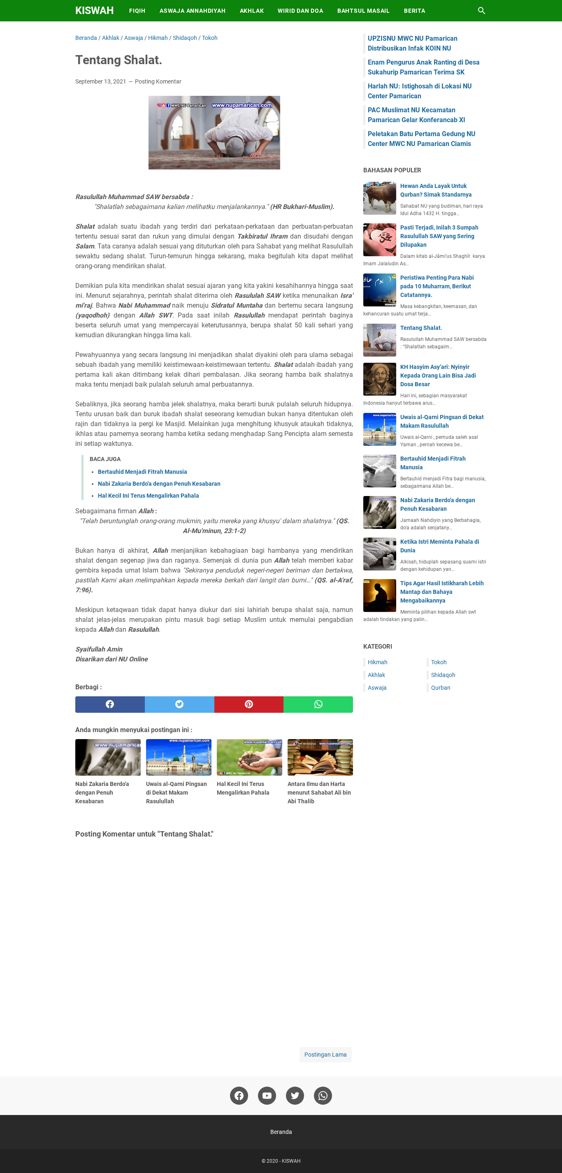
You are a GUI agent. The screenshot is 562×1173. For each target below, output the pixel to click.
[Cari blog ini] (482, 11)
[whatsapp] (318, 704)
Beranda (281, 1132)
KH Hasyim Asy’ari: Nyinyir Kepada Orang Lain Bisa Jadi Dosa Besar (438, 375)
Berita (414, 10)
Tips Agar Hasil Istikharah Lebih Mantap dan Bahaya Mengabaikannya (442, 592)
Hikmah (378, 662)
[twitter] (179, 704)
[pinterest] (249, 704)
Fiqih (137, 10)
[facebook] (110, 704)
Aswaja (377, 687)
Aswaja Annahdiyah (193, 10)
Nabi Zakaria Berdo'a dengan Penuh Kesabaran (159, 483)
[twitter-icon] (295, 1096)
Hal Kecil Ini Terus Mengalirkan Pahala (148, 495)
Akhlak (252, 10)
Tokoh (439, 662)
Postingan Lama (325, 1054)
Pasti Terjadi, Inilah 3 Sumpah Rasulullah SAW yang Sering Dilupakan (439, 236)
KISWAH (94, 10)
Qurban (441, 687)
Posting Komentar (158, 81)
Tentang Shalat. (421, 328)
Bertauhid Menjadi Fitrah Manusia (142, 471)
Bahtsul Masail (363, 10)
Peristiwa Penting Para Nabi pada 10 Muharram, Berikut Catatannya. (437, 286)
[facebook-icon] (239, 1096)
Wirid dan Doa (300, 10)
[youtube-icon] (267, 1096)
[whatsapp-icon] (323, 1096)
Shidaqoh (443, 675)
